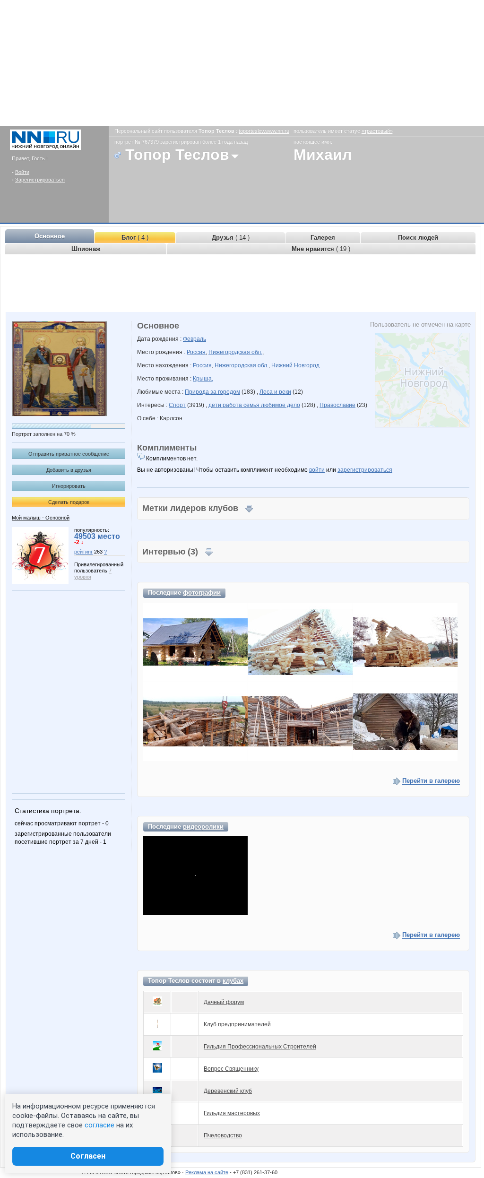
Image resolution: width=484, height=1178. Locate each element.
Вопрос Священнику (231, 1068)
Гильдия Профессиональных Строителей (260, 1046)
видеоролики (203, 826)
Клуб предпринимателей (237, 1024)
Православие (337, 405)
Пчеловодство (223, 1135)
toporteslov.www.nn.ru (264, 131)
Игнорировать (69, 486)
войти (317, 470)
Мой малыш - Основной (40, 517)
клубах (233, 980)
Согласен (87, 1156)
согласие (99, 1125)
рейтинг (83, 551)
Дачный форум (224, 1002)
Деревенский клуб (228, 1091)
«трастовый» (377, 131)
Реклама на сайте (206, 1172)
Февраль (194, 339)
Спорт (177, 405)
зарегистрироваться (364, 470)
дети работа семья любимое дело (254, 405)
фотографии (202, 592)
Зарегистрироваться (40, 179)
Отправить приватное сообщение (68, 454)
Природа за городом (212, 392)
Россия (196, 352)
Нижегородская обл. (235, 352)
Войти (22, 172)
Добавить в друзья (68, 470)
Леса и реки (275, 392)
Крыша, (203, 378)
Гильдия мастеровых (232, 1113)
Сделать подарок (68, 502)
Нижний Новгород (295, 365)
